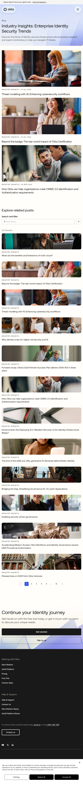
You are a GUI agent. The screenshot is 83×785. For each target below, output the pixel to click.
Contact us (10, 732)
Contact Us (6, 704)
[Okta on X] (8, 745)
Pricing (4, 674)
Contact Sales (7, 683)
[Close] (79, 762)
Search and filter (10, 216)
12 (56, 584)
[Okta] (8, 9)
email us (37, 725)
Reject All (41, 777)
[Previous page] (21, 584)
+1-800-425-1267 (52, 725)
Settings (16, 777)
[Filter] (78, 221)
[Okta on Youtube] (3, 745)
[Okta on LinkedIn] (13, 745)
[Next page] (62, 584)
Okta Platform (7, 665)
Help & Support (8, 700)
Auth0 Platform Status (11, 713)
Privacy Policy (42, 770)
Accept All (66, 777)
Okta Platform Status (10, 709)
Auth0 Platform (8, 669)
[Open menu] (77, 9)
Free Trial (5, 678)
